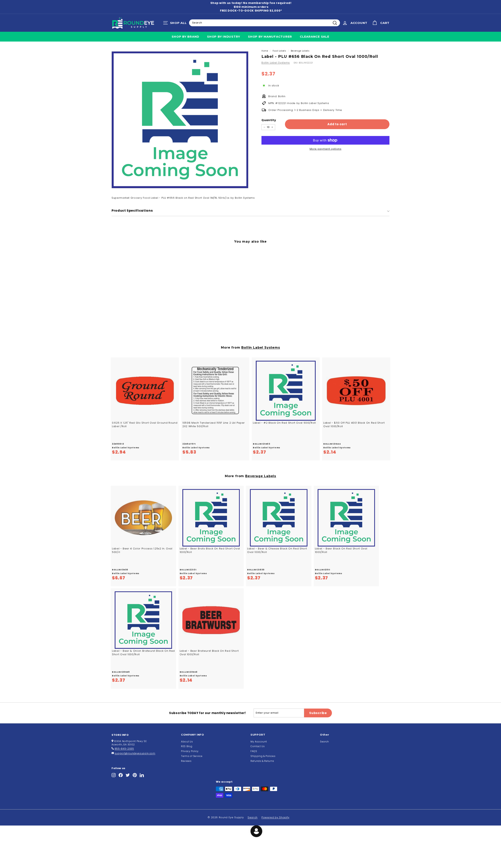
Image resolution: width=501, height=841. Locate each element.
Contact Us (257, 746)
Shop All (176, 23)
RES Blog (186, 746)
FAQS (253, 751)
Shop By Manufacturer (270, 36)
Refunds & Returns (262, 761)
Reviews (186, 761)
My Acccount (258, 741)
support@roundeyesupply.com (135, 753)
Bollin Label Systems (275, 62)
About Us (187, 741)
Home (264, 50)
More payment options (326, 149)
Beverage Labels (300, 50)
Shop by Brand (185, 36)
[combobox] (264, 22)
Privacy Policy (190, 751)
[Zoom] (180, 120)
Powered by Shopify (275, 817)
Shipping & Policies (262, 756)
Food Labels (279, 50)
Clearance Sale (314, 36)
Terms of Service (191, 756)
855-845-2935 (124, 748)
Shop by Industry (223, 36)
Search (324, 741)
